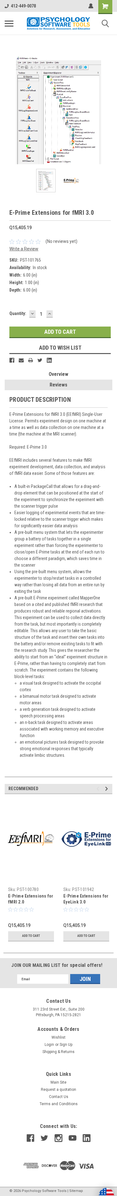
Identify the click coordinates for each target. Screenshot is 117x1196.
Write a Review (23, 248)
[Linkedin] (49, 360)
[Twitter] (39, 360)
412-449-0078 (23, 5)
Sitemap (76, 1191)
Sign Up (66, 1044)
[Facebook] (11, 360)
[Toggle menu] (9, 23)
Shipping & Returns (58, 1052)
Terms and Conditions (59, 1104)
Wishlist (58, 1037)
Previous (9, 110)
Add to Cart (31, 936)
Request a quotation (58, 1089)
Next (107, 110)
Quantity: (17, 313)
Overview (58, 374)
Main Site (58, 1082)
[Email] (21, 360)
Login (49, 1044)
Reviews (58, 385)
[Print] (30, 360)
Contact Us (58, 1097)
